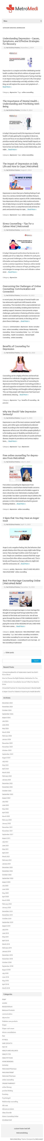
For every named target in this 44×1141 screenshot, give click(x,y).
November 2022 (7, 787)
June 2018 (5, 977)
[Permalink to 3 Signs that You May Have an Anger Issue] (22, 545)
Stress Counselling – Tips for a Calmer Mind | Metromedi (18, 225)
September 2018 (7, 966)
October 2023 (6, 750)
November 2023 (7, 747)
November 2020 (7, 871)
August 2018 (6, 970)
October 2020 (6, 874)
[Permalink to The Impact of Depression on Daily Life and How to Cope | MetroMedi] (22, 190)
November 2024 (7, 706)
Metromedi (39, 1139)
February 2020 (7, 904)
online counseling (16, 337)
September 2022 (7, 794)
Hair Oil (4, 1047)
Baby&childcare (7, 1006)
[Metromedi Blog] (22, 14)
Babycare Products (8, 1010)
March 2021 (6, 856)
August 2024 (6, 717)
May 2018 (5, 980)
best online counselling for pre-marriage (16, 637)
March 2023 (6, 772)
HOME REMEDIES (7, 1061)
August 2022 (6, 798)
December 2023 (7, 743)
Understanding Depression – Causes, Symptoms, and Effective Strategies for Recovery (21, 41)
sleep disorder (7, 1112)
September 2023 (7, 754)
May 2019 (5, 937)
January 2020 (6, 907)
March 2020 (6, 900)
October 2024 (6, 710)
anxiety (12, 569)
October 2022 (6, 790)
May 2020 (5, 893)
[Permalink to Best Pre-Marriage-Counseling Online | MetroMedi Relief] (22, 607)
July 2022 (5, 801)
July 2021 (5, 842)
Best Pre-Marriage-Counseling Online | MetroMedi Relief (21, 582)
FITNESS (5, 1039)
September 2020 (7, 878)
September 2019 (7, 922)
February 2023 (7, 776)
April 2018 (5, 984)
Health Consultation (17, 335)
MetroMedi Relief (8, 572)
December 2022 (7, 783)
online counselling (27, 92)
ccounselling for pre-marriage (27, 640)
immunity (5, 1065)
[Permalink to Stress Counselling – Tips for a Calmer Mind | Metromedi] (22, 250)
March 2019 (6, 944)
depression (13, 92)
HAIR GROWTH (7, 1043)
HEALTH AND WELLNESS (31, 569)
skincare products (8, 1109)
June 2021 (5, 845)
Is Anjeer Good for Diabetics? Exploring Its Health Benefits (21, 691)
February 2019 (7, 948)
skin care (5, 1105)
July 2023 (5, 761)
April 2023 (5, 768)
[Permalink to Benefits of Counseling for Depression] (22, 373)
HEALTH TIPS (6, 1054)
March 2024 (6, 732)
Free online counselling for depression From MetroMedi (20, 456)
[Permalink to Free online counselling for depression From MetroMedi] (22, 482)
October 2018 (6, 962)
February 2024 (7, 736)
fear (3, 1036)
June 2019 (5, 933)
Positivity (5, 1094)
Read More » (7, 87)
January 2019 (6, 951)
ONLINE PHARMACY (8, 1083)
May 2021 (5, 849)
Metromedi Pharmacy (9, 1069)
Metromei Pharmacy (8, 1076)
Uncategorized (7, 1120)
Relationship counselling (10, 1101)
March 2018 (6, 988)
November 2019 (7, 915)
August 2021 (6, 838)
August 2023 (6, 757)
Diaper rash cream (8, 1028)
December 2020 (7, 867)
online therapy (24, 329)
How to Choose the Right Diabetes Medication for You (20, 678)
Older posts (9, 652)
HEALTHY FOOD (7, 1058)
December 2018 (7, 955)
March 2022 (6, 816)
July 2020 (5, 885)
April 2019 (5, 940)
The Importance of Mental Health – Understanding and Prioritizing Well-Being (21, 104)
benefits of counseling (29, 400)
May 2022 (5, 809)
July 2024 (5, 721)
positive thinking (7, 1090)
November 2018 (7, 959)
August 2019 (6, 926)
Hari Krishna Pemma (13, 48)
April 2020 (5, 896)
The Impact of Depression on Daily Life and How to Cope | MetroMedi (20, 165)
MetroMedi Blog (15, 1139)
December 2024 (7, 703)
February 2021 (7, 860)
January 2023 (6, 779)
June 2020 (5, 889)
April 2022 (5, 812)
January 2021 (6, 864)
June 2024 (5, 725)
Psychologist (6, 1098)
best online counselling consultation (26, 634)
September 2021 (7, 834)
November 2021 (7, 831)
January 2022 (6, 823)
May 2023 (5, 765)
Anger (4, 999)
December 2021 (7, 827)
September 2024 (7, 714)
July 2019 (5, 929)
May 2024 (5, 728)
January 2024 (6, 739)
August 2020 (6, 882)
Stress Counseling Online (19, 332)
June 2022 (5, 805)
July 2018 (5, 973)
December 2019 (7, 911)
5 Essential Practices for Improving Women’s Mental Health (21, 688)
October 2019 (6, 918)
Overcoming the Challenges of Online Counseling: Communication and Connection (22, 289)
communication (15, 326)
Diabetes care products (10, 1021)
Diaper (4, 1025)
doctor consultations (9, 1032)
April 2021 (5, 852)
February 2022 (7, 820)
